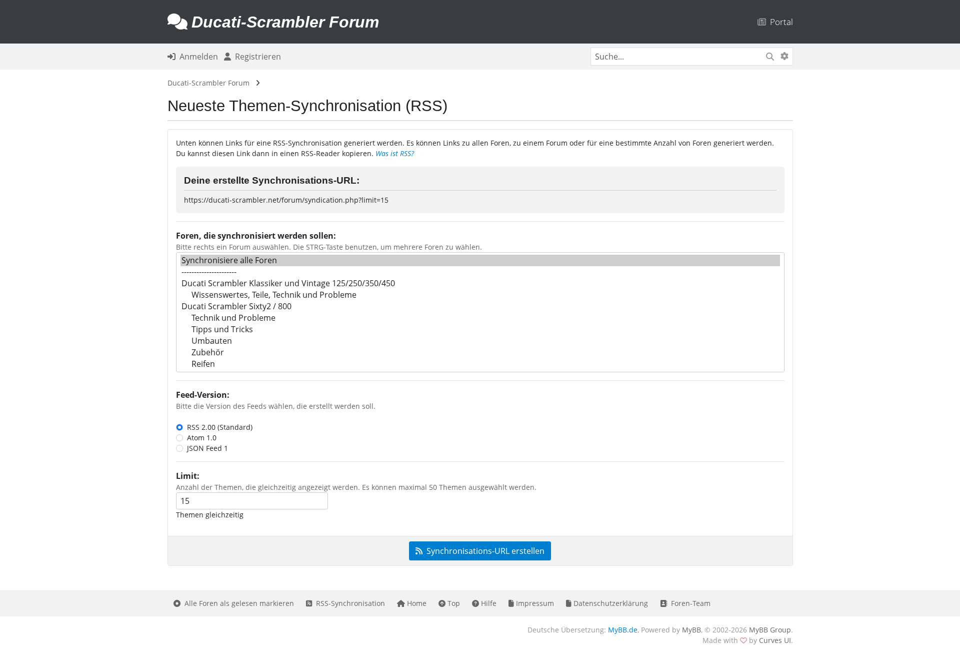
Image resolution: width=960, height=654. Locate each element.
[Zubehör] (480, 352)
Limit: (188, 475)
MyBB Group (770, 629)
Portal (779, 22)
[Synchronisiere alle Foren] (480, 260)
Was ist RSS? (395, 153)
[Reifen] (480, 364)
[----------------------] (480, 272)
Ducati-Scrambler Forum (209, 83)
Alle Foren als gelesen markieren (237, 603)
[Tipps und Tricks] (480, 329)
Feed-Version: (203, 394)
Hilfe (487, 603)
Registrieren (256, 56)
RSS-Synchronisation (348, 603)
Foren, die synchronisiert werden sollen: (256, 235)
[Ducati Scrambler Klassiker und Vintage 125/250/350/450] (480, 283)
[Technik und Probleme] (480, 318)
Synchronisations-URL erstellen (483, 550)
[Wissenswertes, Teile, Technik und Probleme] (480, 295)
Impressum (534, 603)
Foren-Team (688, 603)
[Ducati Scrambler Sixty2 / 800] (480, 306)
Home (415, 603)
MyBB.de (623, 629)
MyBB (691, 629)
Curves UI (775, 640)
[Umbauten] (480, 341)
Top (453, 603)
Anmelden (197, 56)
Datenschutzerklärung (610, 603)
